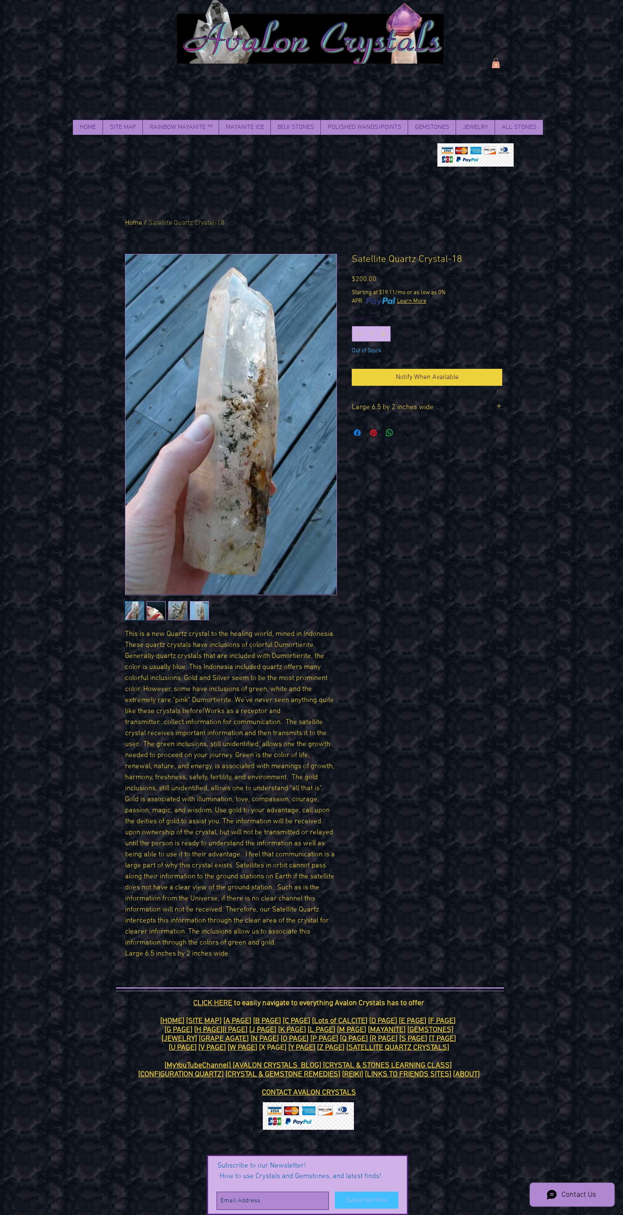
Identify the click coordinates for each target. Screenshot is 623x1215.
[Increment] (384, 333)
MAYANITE (386, 1030)
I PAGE (235, 1030)
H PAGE (208, 1030)
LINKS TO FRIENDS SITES (408, 1074)
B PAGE (267, 1021)
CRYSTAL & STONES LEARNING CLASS (387, 1065)
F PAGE (441, 1021)
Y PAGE (301, 1047)
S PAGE (413, 1038)
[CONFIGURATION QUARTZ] (181, 1074)
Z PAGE (330, 1047)
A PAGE (237, 1021)
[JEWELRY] (179, 1038)
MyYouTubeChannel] (200, 1065)
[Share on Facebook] (357, 433)
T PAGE (442, 1038)
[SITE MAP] (204, 1021)
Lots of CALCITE (339, 1021)
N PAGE (265, 1038)
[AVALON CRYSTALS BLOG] (278, 1065)
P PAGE (324, 1038)
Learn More (411, 301)
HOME (172, 1021)
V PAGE (212, 1047)
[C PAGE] (296, 1021)
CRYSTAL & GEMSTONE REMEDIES (283, 1074)
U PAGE (183, 1047)
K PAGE (292, 1030)
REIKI (352, 1074)
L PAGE (321, 1030)
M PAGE (351, 1030)
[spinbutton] (371, 333)
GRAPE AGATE (224, 1038)
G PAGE (178, 1030)
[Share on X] (405, 433)
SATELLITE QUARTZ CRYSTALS (397, 1047)
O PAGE (294, 1038)
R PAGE (383, 1038)
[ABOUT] (466, 1074)
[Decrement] (358, 333)
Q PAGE (354, 1038)
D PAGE (383, 1021)
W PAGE (242, 1047)
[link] (496, 63)
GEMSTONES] (431, 1030)
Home (133, 223)
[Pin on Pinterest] (373, 433)
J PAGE (262, 1030)
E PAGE (412, 1021)
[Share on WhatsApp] (389, 433)
